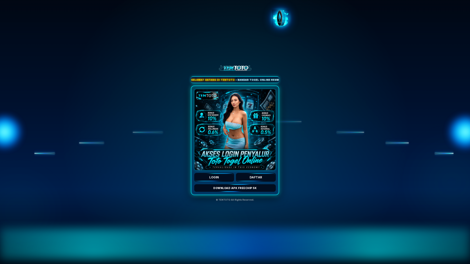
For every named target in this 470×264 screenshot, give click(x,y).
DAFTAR (256, 177)
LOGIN (214, 177)
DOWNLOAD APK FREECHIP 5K (235, 188)
